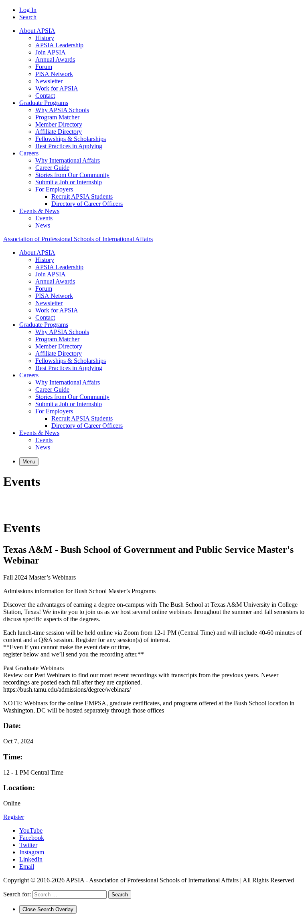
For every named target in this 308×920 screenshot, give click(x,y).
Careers (28, 153)
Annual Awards (55, 59)
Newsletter (49, 81)
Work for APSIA (56, 88)
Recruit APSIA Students (82, 196)
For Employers (54, 189)
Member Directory (58, 124)
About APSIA (37, 30)
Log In (27, 9)
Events (44, 218)
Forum (43, 66)
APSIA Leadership (59, 45)
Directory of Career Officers (87, 203)
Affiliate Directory (58, 131)
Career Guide (52, 167)
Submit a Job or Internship (68, 182)
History (44, 37)
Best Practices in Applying (68, 146)
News (42, 225)
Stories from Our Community (72, 174)
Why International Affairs (67, 160)
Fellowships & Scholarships (70, 138)
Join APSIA (50, 52)
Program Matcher (57, 117)
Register (13, 816)
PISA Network (54, 73)
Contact (45, 95)
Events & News (39, 210)
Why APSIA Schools (62, 110)
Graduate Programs (43, 102)
